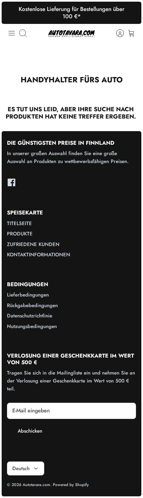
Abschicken (30, 431)
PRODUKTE (20, 233)
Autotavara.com (36, 485)
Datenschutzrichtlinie (29, 315)
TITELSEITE (19, 223)
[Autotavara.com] (71, 33)
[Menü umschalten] (11, 33)
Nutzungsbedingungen (32, 326)
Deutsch (21, 468)
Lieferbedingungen (28, 294)
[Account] (116, 33)
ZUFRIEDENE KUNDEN (33, 244)
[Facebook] (11, 182)
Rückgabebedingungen (32, 305)
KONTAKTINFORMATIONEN (38, 254)
